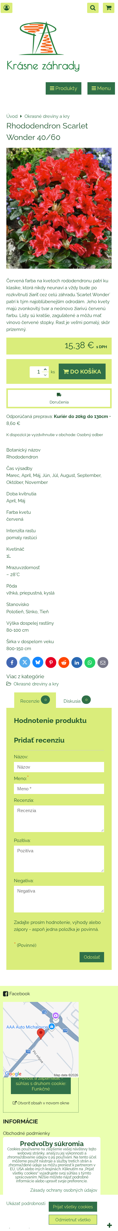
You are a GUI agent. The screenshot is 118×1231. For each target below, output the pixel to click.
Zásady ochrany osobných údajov (63, 1190)
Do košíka (85, 371)
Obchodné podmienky (26, 1133)
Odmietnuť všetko (72, 1219)
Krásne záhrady (43, 65)
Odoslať (92, 957)
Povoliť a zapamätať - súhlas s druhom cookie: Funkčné (41, 1083)
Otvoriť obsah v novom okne (43, 1103)
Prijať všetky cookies (73, 1206)
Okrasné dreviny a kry (36, 684)
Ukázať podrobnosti (25, 1203)
